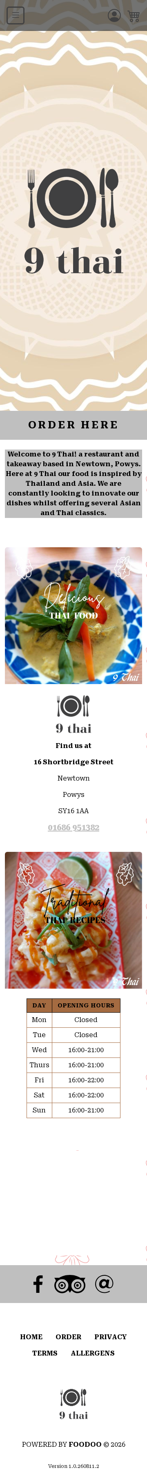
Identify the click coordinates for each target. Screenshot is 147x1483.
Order (68, 1337)
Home (31, 1337)
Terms (45, 1353)
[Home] (73, 1403)
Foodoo (85, 1444)
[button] (133, 15)
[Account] (114, 15)
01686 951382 (73, 827)
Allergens (93, 1353)
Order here (73, 425)
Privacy (110, 1337)
